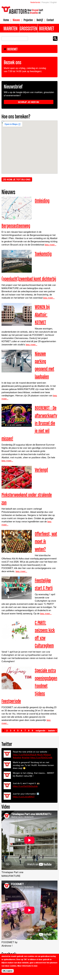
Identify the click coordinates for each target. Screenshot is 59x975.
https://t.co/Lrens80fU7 (24, 796)
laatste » (52, 730)
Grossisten (28, 28)
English (54, 2)
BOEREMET (12, 49)
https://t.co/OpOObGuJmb (25, 786)
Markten (10, 28)
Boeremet (46, 28)
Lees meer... (50, 244)
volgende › (41, 730)
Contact (50, 20)
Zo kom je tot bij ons (16, 179)
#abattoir (17, 757)
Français (45, 2)
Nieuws (16, 20)
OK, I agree (7, 971)
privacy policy (44, 965)
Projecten (28, 20)
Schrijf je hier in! (28, 102)
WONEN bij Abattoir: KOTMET (42, 314)
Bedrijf (40, 20)
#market (26, 757)
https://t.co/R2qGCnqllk (41, 757)
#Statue (47, 754)
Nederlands (35, 2)
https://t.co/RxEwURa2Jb (25, 754)
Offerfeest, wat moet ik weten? (46, 541)
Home (6, 20)
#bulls (40, 754)
